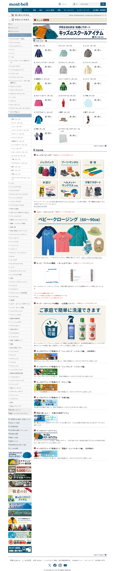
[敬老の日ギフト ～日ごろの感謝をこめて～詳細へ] (20, 491)
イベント (27, 10)
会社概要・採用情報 (99, 10)
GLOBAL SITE (100, 560)
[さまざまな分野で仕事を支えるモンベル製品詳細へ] (20, 527)
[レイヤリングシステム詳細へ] (20, 520)
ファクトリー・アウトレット (93, 15)
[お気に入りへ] (20, 19)
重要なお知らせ (15, 560)
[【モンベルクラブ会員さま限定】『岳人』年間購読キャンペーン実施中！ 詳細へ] (20, 469)
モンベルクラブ (69, 10)
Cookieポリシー (77, 560)
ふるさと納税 (50, 10)
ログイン (64, 4)
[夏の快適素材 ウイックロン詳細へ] (20, 454)
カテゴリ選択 (75, 4)
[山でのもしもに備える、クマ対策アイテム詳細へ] (20, 476)
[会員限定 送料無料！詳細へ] (20, 542)
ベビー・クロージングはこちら (91, 257)
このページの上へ (100, 145)
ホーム (71, 15)
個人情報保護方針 (65, 560)
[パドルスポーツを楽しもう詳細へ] (20, 513)
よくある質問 (26, 560)
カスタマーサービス (83, 10)
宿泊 (40, 10)
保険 (34, 10)
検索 (103, 4)
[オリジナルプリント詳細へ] (20, 534)
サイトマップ (89, 560)
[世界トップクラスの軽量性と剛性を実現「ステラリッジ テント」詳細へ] (20, 462)
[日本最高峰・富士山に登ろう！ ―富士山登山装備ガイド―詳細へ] (20, 505)
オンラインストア (15, 10)
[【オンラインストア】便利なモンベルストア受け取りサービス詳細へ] (20, 549)
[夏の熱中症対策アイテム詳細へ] (20, 498)
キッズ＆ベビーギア (40, 206)
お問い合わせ (37, 560)
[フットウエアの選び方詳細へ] (20, 484)
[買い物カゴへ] (20, 15)
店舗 (59, 10)
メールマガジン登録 (50, 560)
